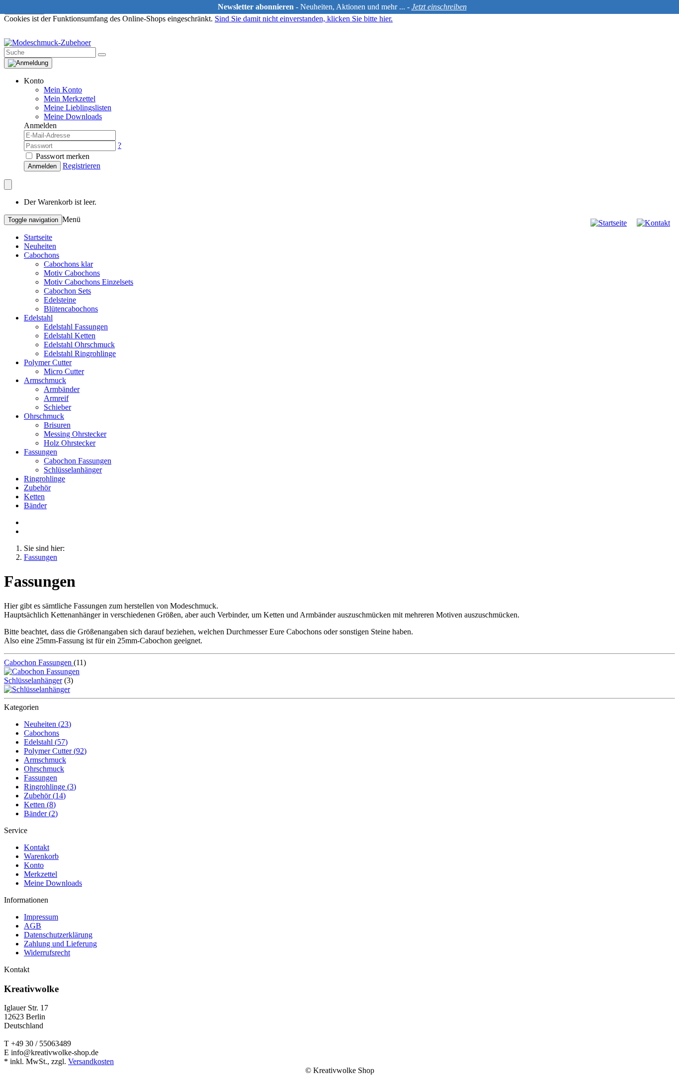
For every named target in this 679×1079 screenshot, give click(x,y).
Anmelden (42, 166)
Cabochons (41, 255)
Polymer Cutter (48, 362)
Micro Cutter (64, 371)
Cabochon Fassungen (77, 461)
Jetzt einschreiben (439, 6)
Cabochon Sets (67, 291)
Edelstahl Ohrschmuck (79, 344)
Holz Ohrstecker (69, 443)
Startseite (38, 237)
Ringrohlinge (44, 478)
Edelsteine (60, 300)
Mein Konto (63, 89)
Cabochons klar (68, 264)
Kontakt (36, 847)
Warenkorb (41, 856)
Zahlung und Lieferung (60, 943)
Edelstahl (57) (46, 742)
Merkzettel (40, 874)
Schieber (57, 407)
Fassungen (40, 452)
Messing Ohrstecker (75, 434)
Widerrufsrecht (47, 952)
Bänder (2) (41, 813)
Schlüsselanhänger (73, 469)
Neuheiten (40, 246)
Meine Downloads (53, 883)
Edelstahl (38, 317)
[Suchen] (102, 54)
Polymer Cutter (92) (55, 751)
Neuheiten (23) (47, 724)
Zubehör (37, 487)
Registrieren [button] (81, 165)
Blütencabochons (71, 309)
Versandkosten (91, 1061)
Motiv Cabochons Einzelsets (88, 282)
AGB (32, 926)
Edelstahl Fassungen (76, 326)
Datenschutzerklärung (58, 934)
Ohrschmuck (44, 416)
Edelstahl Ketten (69, 335)
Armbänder (62, 389)
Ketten (34, 496)
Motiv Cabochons (72, 273)
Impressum (41, 917)
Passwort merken (61, 156)
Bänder (35, 505)
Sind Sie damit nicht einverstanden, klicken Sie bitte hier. (304, 18)
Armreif (56, 398)
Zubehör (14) (45, 795)
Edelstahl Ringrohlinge (80, 353)
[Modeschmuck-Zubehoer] (47, 42)
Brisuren (57, 425)
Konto (34, 865)
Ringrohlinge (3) (50, 786)
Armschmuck (45, 380)
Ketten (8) (40, 804)
